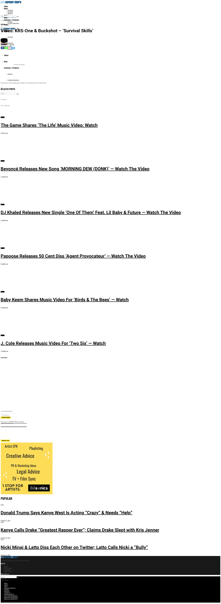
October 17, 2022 (5, 520)
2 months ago (4, 176)
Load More (4, 357)
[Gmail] (9, 48)
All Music (10, 10)
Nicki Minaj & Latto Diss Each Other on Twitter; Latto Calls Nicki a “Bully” (74, 547)
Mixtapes (10, 13)
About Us (6, 591)
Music (6, 8)
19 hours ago (4, 133)
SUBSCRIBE (6, 417)
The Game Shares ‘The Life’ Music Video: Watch (49, 125)
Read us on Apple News (10, 599)
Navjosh (12, 44)
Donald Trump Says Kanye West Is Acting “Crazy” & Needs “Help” (66, 512)
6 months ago (4, 264)
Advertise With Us (9, 594)
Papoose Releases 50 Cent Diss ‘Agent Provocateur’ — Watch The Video (73, 256)
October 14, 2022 (5, 555)
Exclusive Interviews (13, 23)
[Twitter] (13, 48)
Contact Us (7, 569)
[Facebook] (2, 48)
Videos (3, 24)
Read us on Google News (11, 597)
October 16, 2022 (5, 538)
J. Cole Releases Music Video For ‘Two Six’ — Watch (53, 343)
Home (6, 6)
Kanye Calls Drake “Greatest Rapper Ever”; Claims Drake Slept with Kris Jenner (80, 530)
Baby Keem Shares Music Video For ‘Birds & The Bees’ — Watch (65, 299)
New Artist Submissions (10, 596)
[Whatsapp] (6, 48)
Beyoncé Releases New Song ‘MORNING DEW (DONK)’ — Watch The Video (75, 168)
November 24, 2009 (6, 46)
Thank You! (5, 440)
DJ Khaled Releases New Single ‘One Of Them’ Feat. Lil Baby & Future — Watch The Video (91, 212)
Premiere (10, 21)
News (2, 504)
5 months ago (4, 220)
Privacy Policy (8, 568)
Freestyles (10, 12)
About (6, 566)
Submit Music (8, 571)
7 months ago (4, 351)
